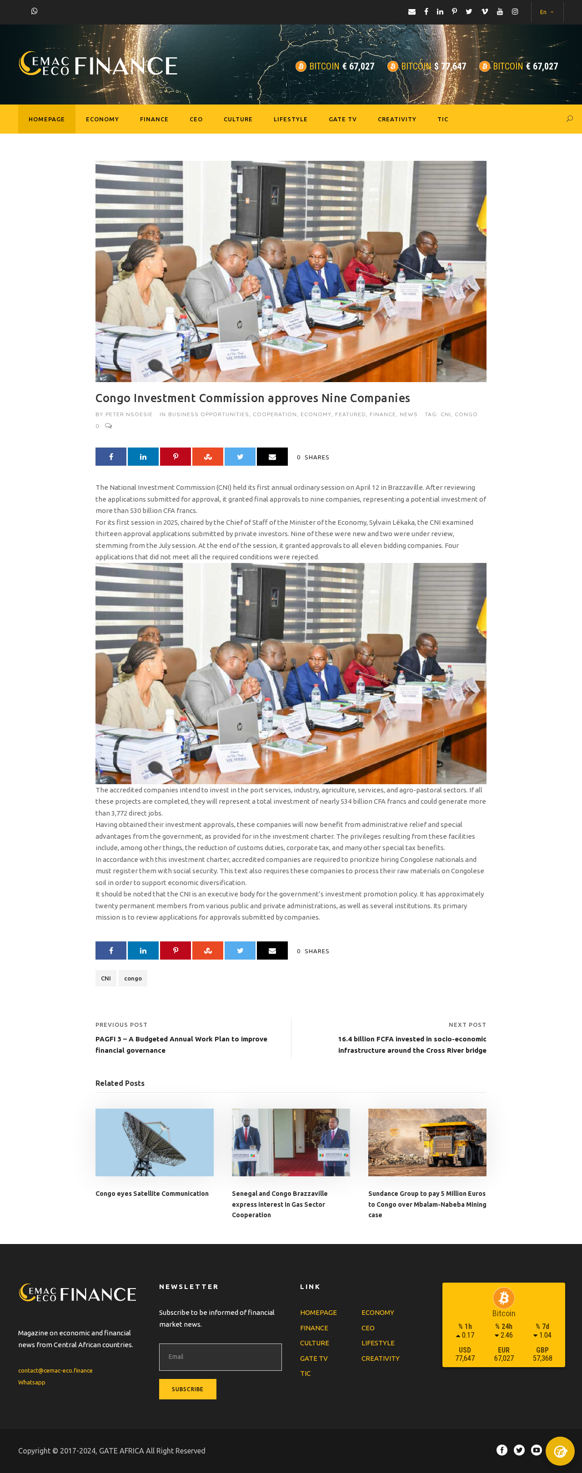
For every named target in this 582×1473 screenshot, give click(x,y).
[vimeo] (484, 11)
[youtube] (500, 11)
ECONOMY (102, 119)
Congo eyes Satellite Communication (152, 1193)
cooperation (275, 414)
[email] (412, 11)
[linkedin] (440, 11)
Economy (316, 414)
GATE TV (343, 119)
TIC (442, 119)
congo (466, 414)
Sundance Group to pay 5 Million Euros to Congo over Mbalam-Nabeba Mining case (427, 1204)
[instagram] (515, 11)
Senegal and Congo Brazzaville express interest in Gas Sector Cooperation (280, 1204)
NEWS (409, 414)
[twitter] (469, 11)
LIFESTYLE (291, 119)
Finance (383, 414)
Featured (350, 414)
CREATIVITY (397, 119)
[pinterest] (454, 11)
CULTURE (238, 119)
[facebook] (426, 11)
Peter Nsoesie (129, 414)
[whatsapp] (34, 11)
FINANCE (154, 119)
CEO (196, 119)
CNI (446, 414)
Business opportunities (208, 414)
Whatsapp (31, 1382)
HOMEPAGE (47, 119)
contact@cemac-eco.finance (55, 1370)
